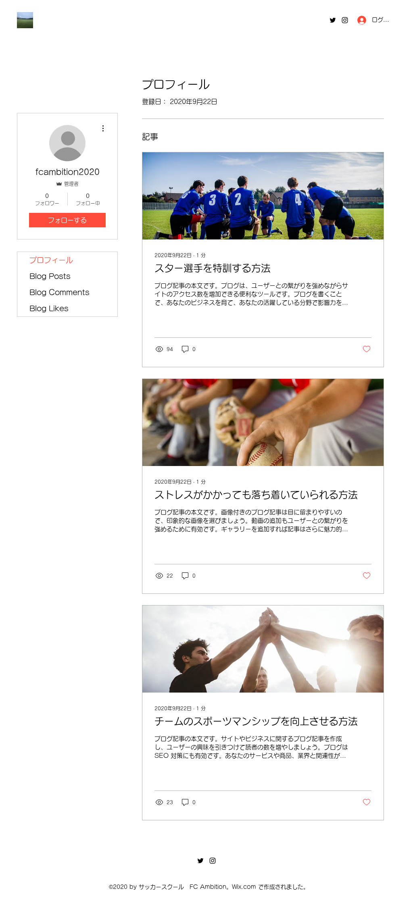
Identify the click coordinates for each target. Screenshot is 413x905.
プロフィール (51, 260)
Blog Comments (59, 292)
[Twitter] (333, 20)
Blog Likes (49, 308)
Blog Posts (50, 276)
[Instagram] (345, 20)
